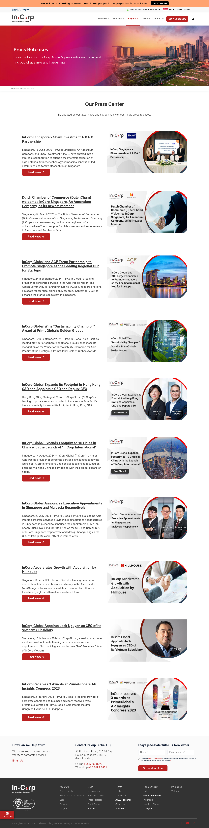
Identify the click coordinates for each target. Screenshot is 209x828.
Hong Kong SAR (151, 787)
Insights (132, 18)
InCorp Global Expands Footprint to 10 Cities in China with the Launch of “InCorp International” (59, 445)
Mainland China (151, 804)
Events (118, 787)
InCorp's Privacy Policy (155, 758)
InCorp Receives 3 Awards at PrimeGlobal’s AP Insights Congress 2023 (59, 686)
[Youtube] (187, 823)
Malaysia (147, 808)
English (25, 9)
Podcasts (92, 808)
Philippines (176, 787)
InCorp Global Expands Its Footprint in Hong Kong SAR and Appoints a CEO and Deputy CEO (61, 387)
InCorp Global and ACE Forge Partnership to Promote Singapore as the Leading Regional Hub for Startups (60, 266)
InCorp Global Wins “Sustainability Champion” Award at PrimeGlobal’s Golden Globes (58, 328)
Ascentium (81, 3)
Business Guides (96, 795)
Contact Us (158, 18)
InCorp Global (26, 19)
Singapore (120, 804)
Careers (146, 18)
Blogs (90, 787)
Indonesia (148, 800)
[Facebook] (182, 823)
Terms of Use (83, 823)
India (145, 791)
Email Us (17, 760)
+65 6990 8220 (93, 764)
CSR (62, 800)
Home (16, 88)
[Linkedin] (194, 823)
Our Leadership (67, 791)
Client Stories (94, 804)
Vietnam (175, 791)
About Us (102, 18)
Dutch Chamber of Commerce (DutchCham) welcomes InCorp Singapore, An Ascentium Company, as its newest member (56, 201)
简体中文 (16, 9)
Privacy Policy (70, 823)
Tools (118, 791)
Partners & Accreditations (72, 795)
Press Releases (95, 800)
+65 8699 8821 (151, 9)
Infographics (94, 791)
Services (117, 18)
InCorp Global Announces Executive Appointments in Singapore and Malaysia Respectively (62, 505)
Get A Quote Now (152, 795)
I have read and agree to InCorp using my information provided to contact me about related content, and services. (168, 759)
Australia (119, 808)
